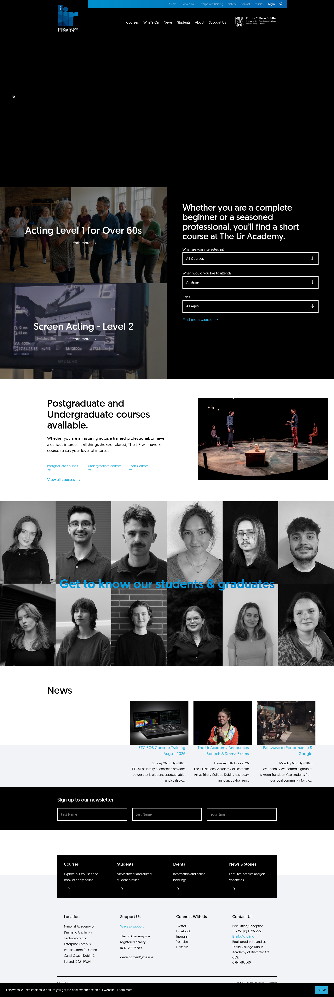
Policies (259, 4)
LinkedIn (182, 947)
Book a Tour (189, 4)
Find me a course (198, 319)
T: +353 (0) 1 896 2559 (247, 931)
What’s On (151, 22)
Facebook (183, 931)
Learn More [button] (125, 990)
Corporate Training (212, 4)
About (199, 22)
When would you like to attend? (206, 273)
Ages (186, 297)
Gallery (232, 4)
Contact (245, 4)
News (168, 22)
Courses (132, 22)
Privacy (273, 983)
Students (183, 22)
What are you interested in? (203, 249)
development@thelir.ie (136, 957)
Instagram (183, 936)
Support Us (217, 22)
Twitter (181, 926)
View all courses (61, 479)
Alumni (173, 4)
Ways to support (132, 926)
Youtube (182, 942)
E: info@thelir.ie (243, 936)
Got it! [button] (322, 990)
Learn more (81, 243)
